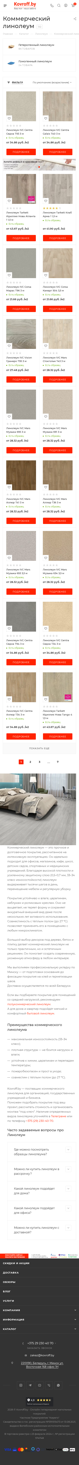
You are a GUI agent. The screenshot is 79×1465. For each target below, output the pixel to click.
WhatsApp (58, 1385)
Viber (49, 1385)
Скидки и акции (16, 1263)
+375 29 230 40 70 (40, 1343)
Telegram (30, 1385)
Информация (13, 1319)
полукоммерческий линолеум (29, 1004)
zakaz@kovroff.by (42, 1355)
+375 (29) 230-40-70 (39, 1121)
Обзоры (9, 1282)
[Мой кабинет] (65, 6)
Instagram (21, 1385)
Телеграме (58, 1116)
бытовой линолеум (40, 1013)
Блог (7, 1291)
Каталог (9, 1329)
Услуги (8, 1300)
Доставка (11, 1272)
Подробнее (21, 152)
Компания (11, 1310)
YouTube (40, 1385)
